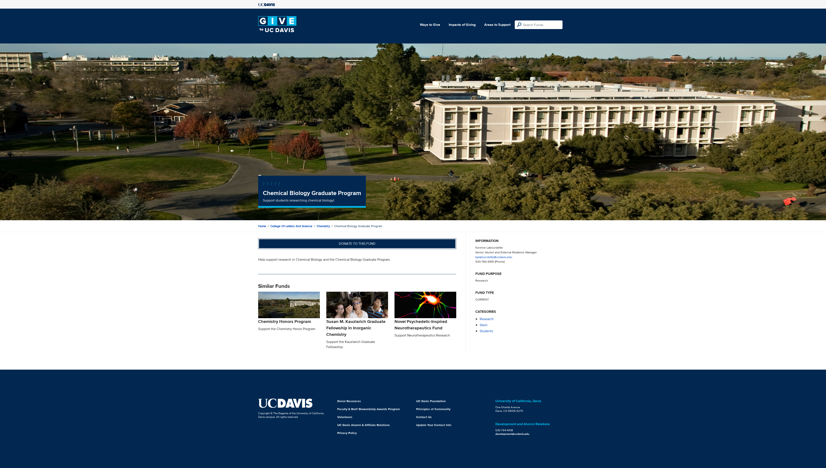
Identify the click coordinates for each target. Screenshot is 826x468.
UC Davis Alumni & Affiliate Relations (363, 425)
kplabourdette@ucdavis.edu (493, 257)
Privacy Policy (347, 433)
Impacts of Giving (462, 24)
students (486, 331)
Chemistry (323, 226)
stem (483, 324)
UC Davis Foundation (431, 401)
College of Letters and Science (291, 226)
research (487, 318)
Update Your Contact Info (433, 425)
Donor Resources (349, 401)
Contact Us (424, 417)
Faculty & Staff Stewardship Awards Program (368, 409)
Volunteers (344, 417)
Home (262, 226)
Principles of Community (433, 409)
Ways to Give (430, 24)
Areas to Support (497, 24)
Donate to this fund (357, 243)
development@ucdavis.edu (512, 434)
